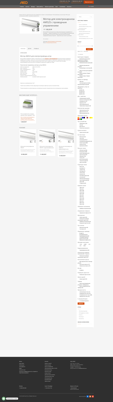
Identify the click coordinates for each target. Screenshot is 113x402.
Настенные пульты (85, 264)
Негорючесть (83, 101)
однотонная (83, 154)
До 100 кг (81, 91)
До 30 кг (81, 92)
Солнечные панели (84, 128)
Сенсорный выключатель (51, 42)
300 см (82, 204)
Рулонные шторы (48, 369)
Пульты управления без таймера (84, 287)
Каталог (24, 14)
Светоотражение (84, 104)
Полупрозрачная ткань (86, 294)
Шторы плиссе (48, 373)
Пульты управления (83, 24)
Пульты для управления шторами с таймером (84, 284)
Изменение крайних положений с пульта (83, 219)
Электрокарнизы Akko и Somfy (51, 368)
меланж (82, 174)
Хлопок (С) (83, 144)
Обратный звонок (88, 2)
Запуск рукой (83, 217)
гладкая (82, 169)
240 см (82, 198)
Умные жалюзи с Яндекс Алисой (84, 74)
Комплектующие (48, 379)
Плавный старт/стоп (85, 223)
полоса (82, 157)
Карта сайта (21, 363)
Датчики (82, 126)
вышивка (82, 168)
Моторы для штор (48, 378)
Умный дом (81, 316)
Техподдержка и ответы (84, 313)
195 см (82, 189)
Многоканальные (84, 113)
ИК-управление (83, 234)
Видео (20, 368)
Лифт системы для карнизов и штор (85, 71)
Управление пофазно (85, 212)
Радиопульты (83, 123)
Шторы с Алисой (48, 363)
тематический (84, 160)
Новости (80, 314)
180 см (82, 187)
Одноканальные (84, 110)
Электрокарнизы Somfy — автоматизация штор (84, 83)
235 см (82, 196)
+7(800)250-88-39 (76, 1)
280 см (82, 202)
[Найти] (91, 16)
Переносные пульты (85, 265)
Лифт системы (47, 381)
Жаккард (82, 171)
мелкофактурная (84, 175)
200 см (82, 190)
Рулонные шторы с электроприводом (82, 29)
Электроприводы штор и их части (86, 38)
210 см (82, 192)
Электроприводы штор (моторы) (59, 14)
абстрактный (83, 150)
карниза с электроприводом (51, 58)
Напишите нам (22, 369)
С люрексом (83, 183)
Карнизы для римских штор (84, 31)
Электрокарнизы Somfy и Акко (85, 26)
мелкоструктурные (84, 153)
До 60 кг (81, 90)
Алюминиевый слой (85, 98)
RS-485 (81, 233)
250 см (82, 199)
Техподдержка (22, 366)
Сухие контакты (84, 132)
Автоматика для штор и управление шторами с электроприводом (39, 14)
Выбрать (89, 49)
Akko (81, 81)
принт (82, 181)
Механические (84, 227)
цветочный (83, 162)
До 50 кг (81, 94)
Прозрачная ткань (84, 296)
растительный (84, 159)
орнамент (83, 156)
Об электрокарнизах (83, 311)
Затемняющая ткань (85, 291)
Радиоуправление (84, 236)
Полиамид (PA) (83, 139)
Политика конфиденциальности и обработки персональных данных (28, 372)
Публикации (21, 365)
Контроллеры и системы (85, 68)
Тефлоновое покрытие (85, 105)
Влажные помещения (85, 99)
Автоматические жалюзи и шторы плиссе (84, 34)
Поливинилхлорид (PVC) (86, 141)
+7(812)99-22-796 (64, 1)
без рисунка (83, 151)
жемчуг (82, 172)
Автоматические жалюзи (85, 62)
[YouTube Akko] (93, 396)
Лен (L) (82, 138)
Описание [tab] (23, 48)
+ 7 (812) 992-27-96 (48, 388)
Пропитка (83, 102)
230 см (82, 195)
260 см (82, 201)
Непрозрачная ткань (85, 293)
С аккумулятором (83, 237)
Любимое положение (85, 208)
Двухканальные (84, 111)
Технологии (81, 318)
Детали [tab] (29, 48)
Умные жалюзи (48, 365)
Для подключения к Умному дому (85, 262)
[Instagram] (90, 396)
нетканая (82, 177)
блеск (82, 166)
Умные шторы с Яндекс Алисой (84, 76)
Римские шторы (48, 371)
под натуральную (84, 180)
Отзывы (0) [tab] (36, 48)
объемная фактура (84, 178)
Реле (81, 125)
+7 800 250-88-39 (73, 388)
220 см (82, 193)
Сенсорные (83, 229)
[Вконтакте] (88, 396)
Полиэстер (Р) (84, 142)
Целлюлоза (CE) (83, 145)
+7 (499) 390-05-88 (22, 388)
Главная (20, 14)
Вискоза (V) (83, 136)
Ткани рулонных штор (83, 36)
